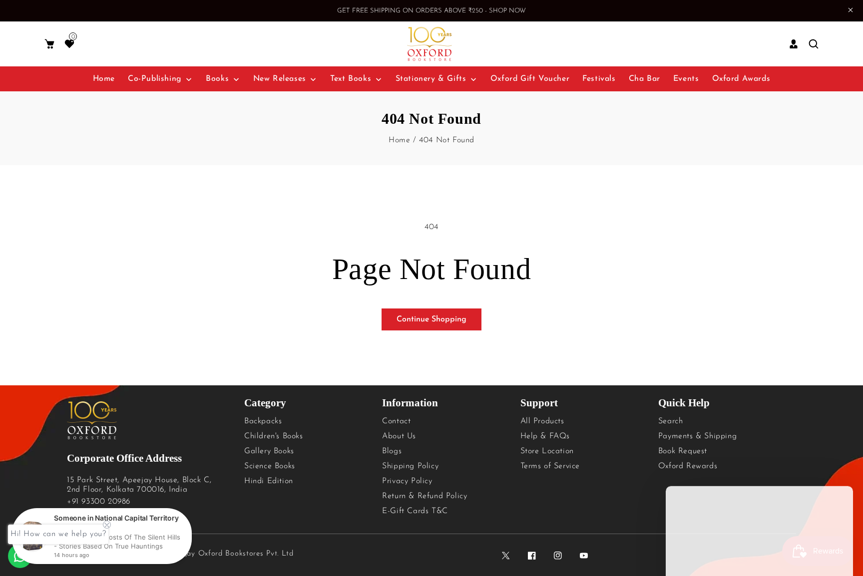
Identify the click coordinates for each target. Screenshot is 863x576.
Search (670, 421)
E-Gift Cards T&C (415, 511)
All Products (542, 421)
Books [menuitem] (217, 79)
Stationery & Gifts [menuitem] (431, 79)
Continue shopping (431, 319)
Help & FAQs (545, 436)
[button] (49, 44)
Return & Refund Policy (424, 496)
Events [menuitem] (686, 79)
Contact (396, 421)
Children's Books (273, 436)
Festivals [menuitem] (598, 79)
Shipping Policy (410, 466)
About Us (399, 436)
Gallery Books (269, 451)
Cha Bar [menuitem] (644, 79)
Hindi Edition (268, 481)
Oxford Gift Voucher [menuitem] (529, 79)
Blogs (392, 451)
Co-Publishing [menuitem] (155, 79)
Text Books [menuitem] (350, 79)
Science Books (269, 466)
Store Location (547, 451)
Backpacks (263, 421)
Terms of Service (550, 466)
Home (399, 140)
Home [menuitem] (104, 79)
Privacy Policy (407, 481)
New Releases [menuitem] (279, 79)
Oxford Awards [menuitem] (741, 79)
